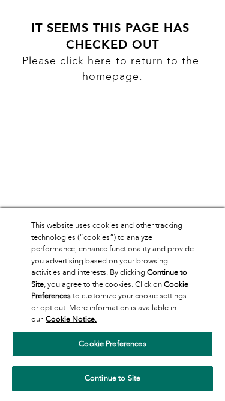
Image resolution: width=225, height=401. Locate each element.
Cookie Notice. (71, 319)
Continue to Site (112, 378)
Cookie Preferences (112, 344)
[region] (112, 304)
